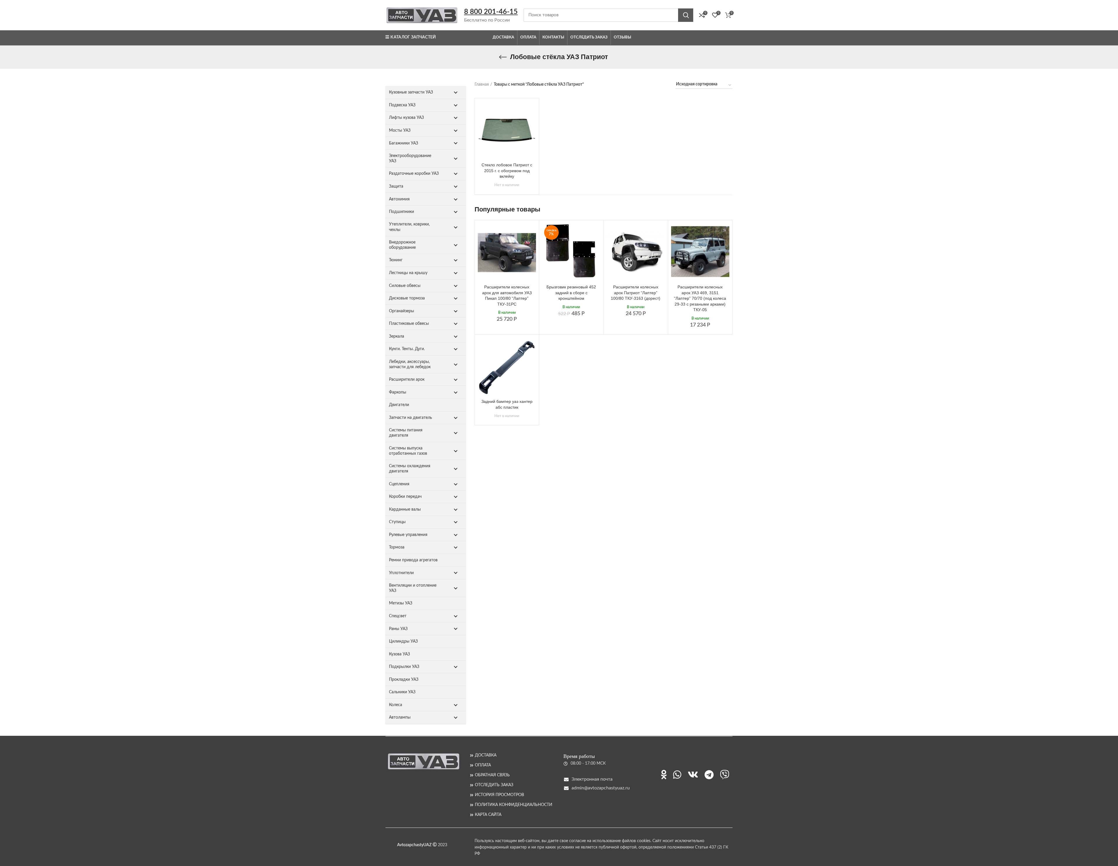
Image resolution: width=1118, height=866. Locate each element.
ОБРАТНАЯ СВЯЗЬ (492, 775)
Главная (482, 84)
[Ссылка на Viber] (725, 774)
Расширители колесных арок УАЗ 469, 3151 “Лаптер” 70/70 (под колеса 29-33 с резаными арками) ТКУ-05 (700, 298)
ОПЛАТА (483, 765)
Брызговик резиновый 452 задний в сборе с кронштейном (571, 293)
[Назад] (503, 57)
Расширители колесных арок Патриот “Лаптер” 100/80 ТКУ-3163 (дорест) (635, 293)
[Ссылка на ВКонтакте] (692, 774)
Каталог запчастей (413, 37)
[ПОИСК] (685, 15)
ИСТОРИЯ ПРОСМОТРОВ (499, 795)
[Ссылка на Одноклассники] (664, 774)
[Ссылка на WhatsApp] (677, 774)
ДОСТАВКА (485, 755)
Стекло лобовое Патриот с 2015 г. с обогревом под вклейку (507, 171)
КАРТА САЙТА (488, 815)
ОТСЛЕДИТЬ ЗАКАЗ (494, 785)
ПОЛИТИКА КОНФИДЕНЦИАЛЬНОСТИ (513, 805)
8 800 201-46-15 (491, 11)
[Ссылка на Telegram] (709, 774)
